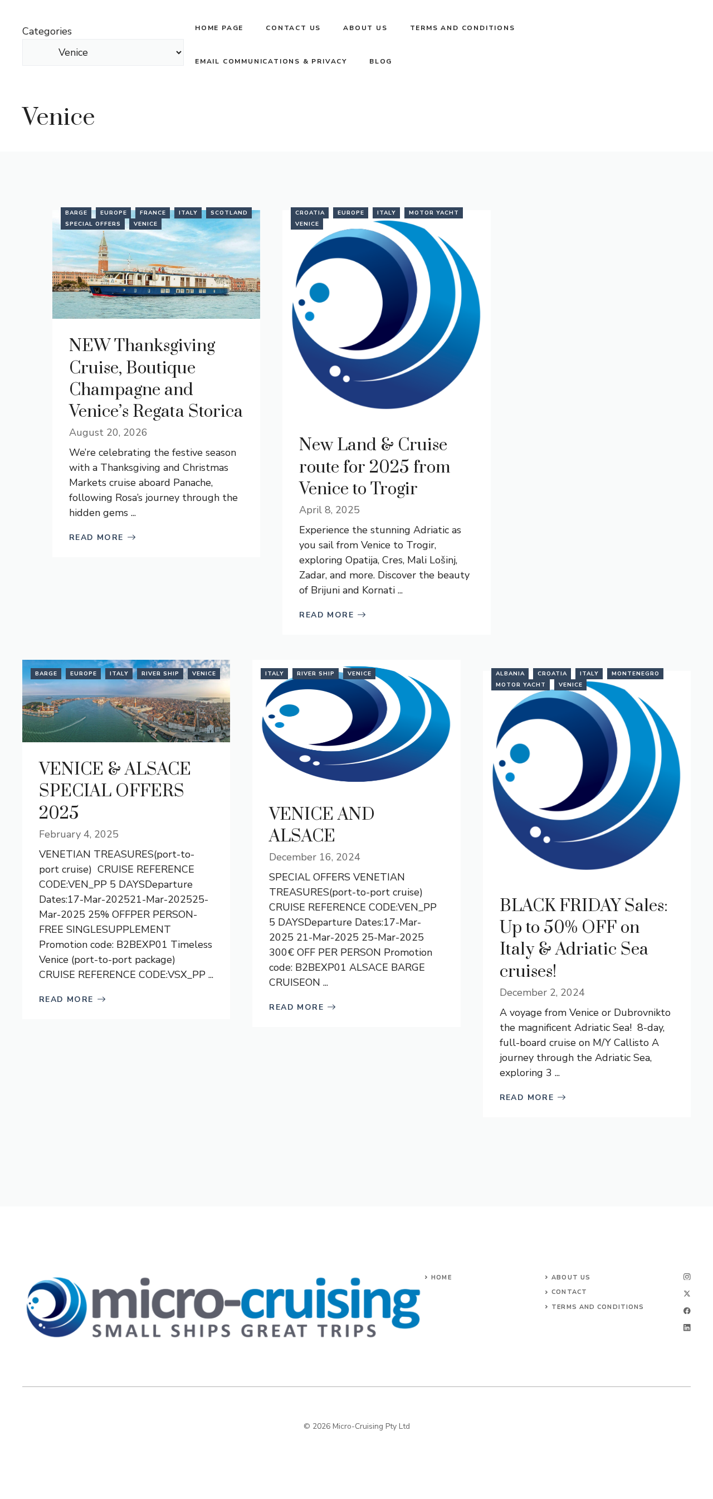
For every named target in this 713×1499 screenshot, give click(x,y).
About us (365, 27)
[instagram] (687, 1277)
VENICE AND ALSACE (322, 825)
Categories (47, 31)
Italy (188, 213)
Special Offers (93, 224)
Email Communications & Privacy (271, 61)
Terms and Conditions (462, 27)
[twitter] (687, 1293)
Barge (76, 213)
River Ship (160, 674)
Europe (113, 213)
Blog (380, 61)
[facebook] (687, 1311)
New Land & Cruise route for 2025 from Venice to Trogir (375, 467)
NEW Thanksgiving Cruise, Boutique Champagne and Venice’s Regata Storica (156, 378)
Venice (58, 118)
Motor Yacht (434, 213)
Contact (569, 1292)
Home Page (219, 27)
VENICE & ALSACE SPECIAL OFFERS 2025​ (115, 791)
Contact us (293, 27)
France (153, 213)
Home (441, 1277)
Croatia (310, 213)
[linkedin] (687, 1327)
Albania (510, 674)
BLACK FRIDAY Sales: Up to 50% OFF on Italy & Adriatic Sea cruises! (584, 938)
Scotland (229, 213)
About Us (570, 1277)
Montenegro (636, 674)
